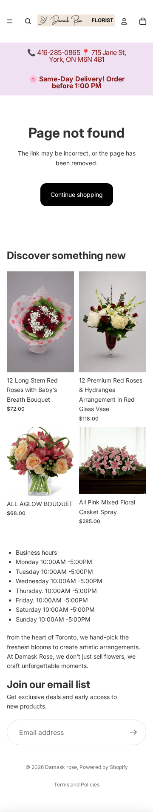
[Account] (124, 21)
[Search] (28, 21)
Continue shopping (77, 194)
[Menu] (10, 21)
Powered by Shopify (103, 767)
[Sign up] (133, 733)
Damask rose (61, 767)
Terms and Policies (76, 784)
